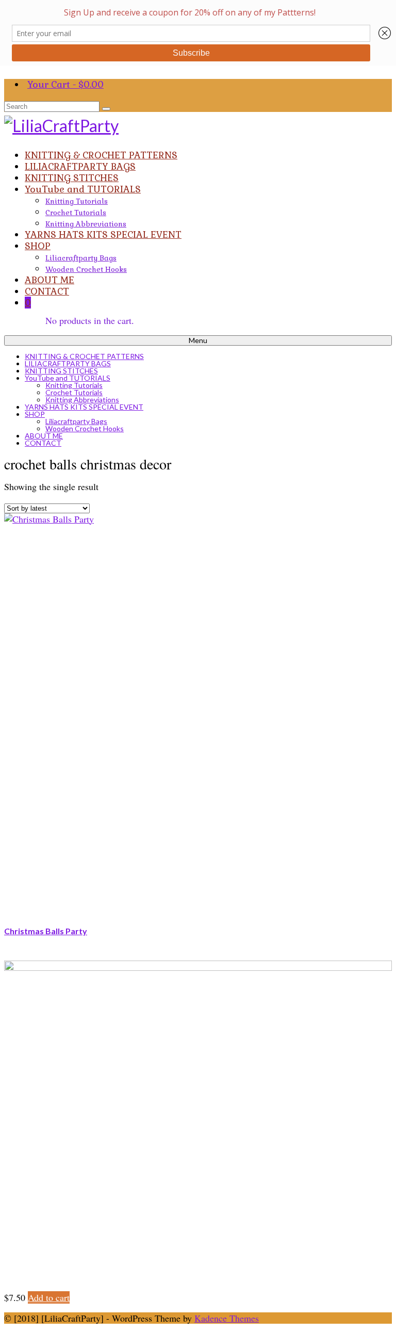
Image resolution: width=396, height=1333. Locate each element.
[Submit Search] (106, 108)
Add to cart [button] (49, 1297)
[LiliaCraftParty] (198, 126)
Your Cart (65, 84)
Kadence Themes (226, 1318)
